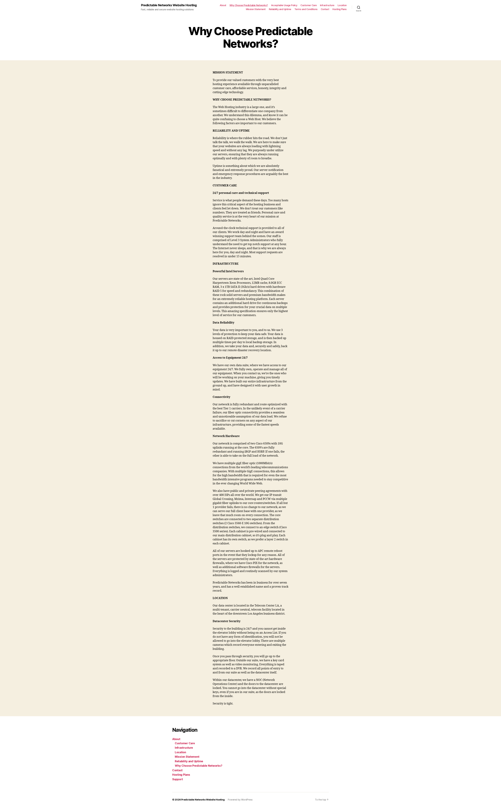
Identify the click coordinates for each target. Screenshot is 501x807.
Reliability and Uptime (280, 9)
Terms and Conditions (306, 9)
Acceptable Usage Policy (284, 5)
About (223, 5)
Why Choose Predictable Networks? (248, 5)
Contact (325, 9)
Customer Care (308, 5)
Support (177, 779)
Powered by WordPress (240, 799)
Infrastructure (327, 5)
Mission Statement (256, 9)
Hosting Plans (339, 9)
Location (342, 5)
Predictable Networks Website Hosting (169, 5)
